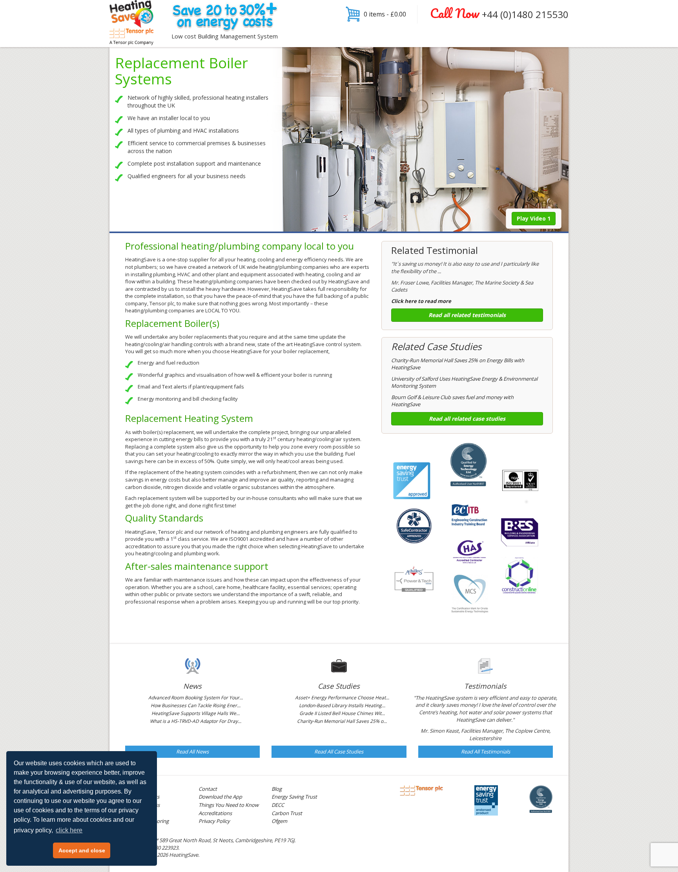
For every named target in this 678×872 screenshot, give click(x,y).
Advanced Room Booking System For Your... (195, 697)
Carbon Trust (287, 813)
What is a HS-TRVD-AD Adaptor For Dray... (195, 721)
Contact (208, 788)
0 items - (385, 14)
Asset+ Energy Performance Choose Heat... (342, 697)
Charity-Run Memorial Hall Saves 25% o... (342, 721)
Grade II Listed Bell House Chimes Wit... (342, 713)
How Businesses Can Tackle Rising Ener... (196, 705)
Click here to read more (421, 301)
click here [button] (69, 830)
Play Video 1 (533, 218)
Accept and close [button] (81, 850)
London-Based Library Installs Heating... (342, 705)
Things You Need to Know (229, 804)
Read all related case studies (467, 418)
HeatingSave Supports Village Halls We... (195, 713)
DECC (278, 804)
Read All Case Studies (338, 751)
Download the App (220, 796)
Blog (277, 788)
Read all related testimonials (467, 315)
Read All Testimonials (485, 751)
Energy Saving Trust (294, 796)
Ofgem (279, 821)
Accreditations (215, 813)
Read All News (192, 751)
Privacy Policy (214, 821)
